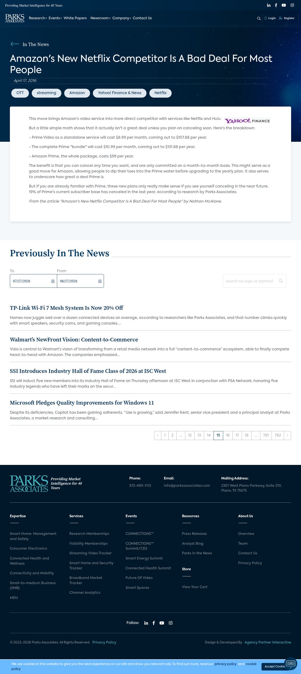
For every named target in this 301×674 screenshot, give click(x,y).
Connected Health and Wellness (29, 561)
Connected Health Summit (148, 568)
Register (288, 18)
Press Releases (194, 534)
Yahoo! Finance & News (119, 93)
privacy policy (225, 664)
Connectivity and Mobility (32, 573)
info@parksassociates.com (187, 485)
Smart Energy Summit (144, 558)
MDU (14, 598)
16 (228, 435)
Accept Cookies (275, 666)
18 (247, 435)
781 (266, 435)
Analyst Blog (192, 543)
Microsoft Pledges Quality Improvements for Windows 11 (82, 402)
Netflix (160, 93)
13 (199, 435)
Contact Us (142, 18)
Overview (246, 534)
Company (120, 18)
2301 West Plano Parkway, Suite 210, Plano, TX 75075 (251, 488)
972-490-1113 (140, 485)
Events (54, 18)
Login (272, 18)
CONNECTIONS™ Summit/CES (140, 546)
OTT (20, 93)
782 (278, 435)
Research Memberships (89, 534)
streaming (46, 93)
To (12, 271)
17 (237, 435)
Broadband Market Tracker (85, 580)
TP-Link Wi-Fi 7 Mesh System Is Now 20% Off (66, 308)
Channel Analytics (84, 592)
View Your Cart (194, 587)
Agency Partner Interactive (268, 642)
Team (243, 543)
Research (37, 18)
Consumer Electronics (28, 548)
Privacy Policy (250, 563)
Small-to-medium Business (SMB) (33, 586)
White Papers (75, 18)
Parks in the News (197, 553)
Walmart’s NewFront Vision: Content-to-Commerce (74, 339)
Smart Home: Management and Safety (33, 536)
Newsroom (100, 18)
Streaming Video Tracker (90, 553)
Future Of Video (139, 578)
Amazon (77, 93)
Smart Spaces (137, 588)
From (62, 271)
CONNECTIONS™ (140, 534)
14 (209, 435)
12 (190, 435)
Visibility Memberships (88, 543)
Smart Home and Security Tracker (91, 566)
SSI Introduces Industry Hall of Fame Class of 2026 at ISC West (88, 371)
